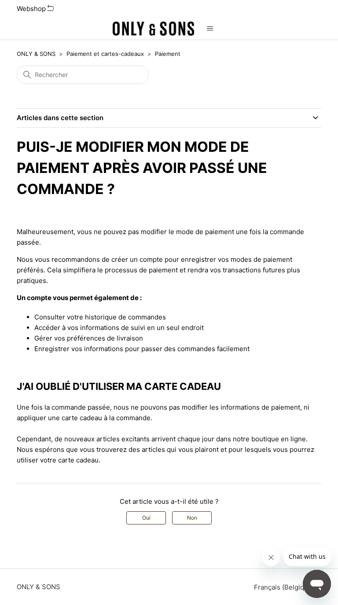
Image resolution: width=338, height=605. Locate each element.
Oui (146, 517)
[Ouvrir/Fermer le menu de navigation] (209, 29)
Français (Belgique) (285, 587)
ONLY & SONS (36, 53)
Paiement (167, 53)
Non (192, 517)
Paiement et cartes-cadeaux (105, 53)
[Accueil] (154, 29)
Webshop (32, 8)
